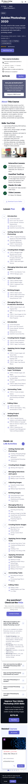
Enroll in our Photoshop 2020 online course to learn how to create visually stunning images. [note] (14, 709)
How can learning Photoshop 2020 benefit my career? (12, 673)
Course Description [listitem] (15, 218)
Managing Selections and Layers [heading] (17, 268)
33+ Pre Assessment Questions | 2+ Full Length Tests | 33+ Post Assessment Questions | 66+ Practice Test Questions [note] (17, 179)
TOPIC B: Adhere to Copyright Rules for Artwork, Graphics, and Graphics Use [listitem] (18, 423)
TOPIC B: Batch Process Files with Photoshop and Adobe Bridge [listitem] (17, 397)
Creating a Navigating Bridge (18, 453)
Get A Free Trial (7, 50)
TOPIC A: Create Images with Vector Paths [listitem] (17, 354)
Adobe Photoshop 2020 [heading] (13, 19)
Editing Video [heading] (13, 403)
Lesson (9, 209)
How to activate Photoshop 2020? (11, 687)
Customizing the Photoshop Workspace (18, 460)
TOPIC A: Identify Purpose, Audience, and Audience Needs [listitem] (18, 419)
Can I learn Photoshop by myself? (11, 694)
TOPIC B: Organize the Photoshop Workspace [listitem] (16, 241)
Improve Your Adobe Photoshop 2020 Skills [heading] (14, 702)
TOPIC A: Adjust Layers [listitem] (16, 292)
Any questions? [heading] (14, 601)
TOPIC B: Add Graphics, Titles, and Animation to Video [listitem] (18, 408)
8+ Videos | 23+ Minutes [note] (14, 195)
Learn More (19, 777)
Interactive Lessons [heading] (16, 163)
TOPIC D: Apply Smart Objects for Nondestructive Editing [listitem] (18, 384)
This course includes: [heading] (10, 59)
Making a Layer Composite (18, 478)
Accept (13, 781)
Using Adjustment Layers (17, 495)
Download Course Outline (15, 201)
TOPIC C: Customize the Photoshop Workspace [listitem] (16, 244)
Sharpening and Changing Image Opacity (17, 500)
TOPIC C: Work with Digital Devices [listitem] (16, 262)
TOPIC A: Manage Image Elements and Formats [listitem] (16, 253)
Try (14, 766)
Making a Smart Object (17, 568)
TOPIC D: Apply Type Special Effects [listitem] (17, 363)
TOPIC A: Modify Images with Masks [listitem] (17, 373)
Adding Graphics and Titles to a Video (18, 590)
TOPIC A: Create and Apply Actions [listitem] (17, 392)
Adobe (11, 6)
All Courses (14, 732)
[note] (4, 41)
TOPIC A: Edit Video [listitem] (15, 406)
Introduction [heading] (12, 216)
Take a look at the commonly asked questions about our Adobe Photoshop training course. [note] (14, 607)
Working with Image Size (17, 467)
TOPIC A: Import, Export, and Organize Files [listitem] (17, 307)
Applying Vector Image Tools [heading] (16, 349)
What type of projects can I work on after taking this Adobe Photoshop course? (11, 623)
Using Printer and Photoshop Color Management (18, 516)
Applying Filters (15, 565)
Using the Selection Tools (17, 476)
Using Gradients (15, 531)
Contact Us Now (14, 613)
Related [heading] (9, 729)
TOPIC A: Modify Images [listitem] (16, 280)
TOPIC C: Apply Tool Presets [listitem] (17, 344)
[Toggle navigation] (25, 1)
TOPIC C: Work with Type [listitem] (16, 360)
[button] (8, 770)
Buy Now (21, 76)
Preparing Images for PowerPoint (16, 519)
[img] (14, 743)
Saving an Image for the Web (18, 513)
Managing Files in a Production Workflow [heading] (16, 303)
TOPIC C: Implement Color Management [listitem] (16, 285)
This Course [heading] (10, 102)
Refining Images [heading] (14, 290)
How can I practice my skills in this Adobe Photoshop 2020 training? (12, 665)
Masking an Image (15, 559)
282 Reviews (11, 46)
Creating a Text (15, 548)
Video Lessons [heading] (14, 192)
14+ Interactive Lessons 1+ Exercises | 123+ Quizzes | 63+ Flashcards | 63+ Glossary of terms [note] (16, 168)
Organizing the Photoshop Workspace (17, 456)
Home (4, 6)
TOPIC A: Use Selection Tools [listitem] (17, 272)
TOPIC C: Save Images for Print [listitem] (18, 314)
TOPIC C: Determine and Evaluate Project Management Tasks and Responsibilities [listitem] (18, 429)
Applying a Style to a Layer (18, 567)
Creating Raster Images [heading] (16, 338)
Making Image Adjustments (18, 488)
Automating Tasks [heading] (14, 389)
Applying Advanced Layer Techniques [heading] (15, 369)
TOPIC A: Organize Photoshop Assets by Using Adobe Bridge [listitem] (18, 237)
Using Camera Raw (16, 497)
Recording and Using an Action (17, 576)
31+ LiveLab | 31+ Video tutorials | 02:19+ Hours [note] (17, 188)
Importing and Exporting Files (17, 510)
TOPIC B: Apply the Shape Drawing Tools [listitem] (16, 357)
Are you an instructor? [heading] (14, 83)
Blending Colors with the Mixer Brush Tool (17, 528)
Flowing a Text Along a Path (18, 550)
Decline (5, 781)
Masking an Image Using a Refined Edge (17, 562)
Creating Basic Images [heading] (16, 250)
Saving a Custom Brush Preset (17, 533)
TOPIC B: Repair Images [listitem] (16, 282)
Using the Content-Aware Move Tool (17, 486)
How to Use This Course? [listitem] (16, 220)
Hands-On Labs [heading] (14, 185)
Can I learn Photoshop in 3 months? (11, 680)
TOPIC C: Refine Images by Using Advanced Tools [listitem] (17, 297)
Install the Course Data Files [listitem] (17, 228)
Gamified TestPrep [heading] (16, 174)
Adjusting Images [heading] (14, 278)
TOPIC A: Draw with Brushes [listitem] (17, 340)
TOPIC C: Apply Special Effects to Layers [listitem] (18, 380)
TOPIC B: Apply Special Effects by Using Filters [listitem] (18, 377)
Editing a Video (15, 587)
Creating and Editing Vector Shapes (18, 546)
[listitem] (8, 8)
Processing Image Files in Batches (17, 579)
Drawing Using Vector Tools (18, 543)
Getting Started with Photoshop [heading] (15, 233)
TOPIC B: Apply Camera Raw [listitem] (17, 294)
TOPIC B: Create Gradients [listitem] (17, 342)
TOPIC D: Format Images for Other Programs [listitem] (17, 317)
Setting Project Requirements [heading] (13, 415)
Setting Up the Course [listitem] (15, 226)
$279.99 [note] (14, 715)
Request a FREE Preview (14, 94)
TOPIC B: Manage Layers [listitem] (16, 273)
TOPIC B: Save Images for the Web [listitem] (17, 311)
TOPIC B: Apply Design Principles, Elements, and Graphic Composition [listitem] (16, 257)
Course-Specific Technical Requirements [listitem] (17, 223)
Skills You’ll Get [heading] (8, 123)
